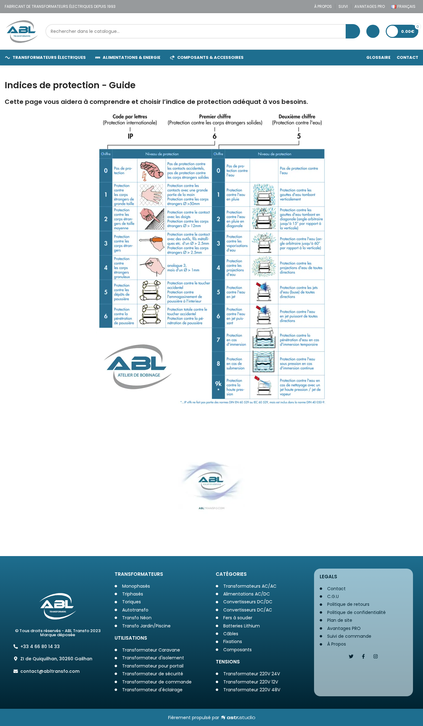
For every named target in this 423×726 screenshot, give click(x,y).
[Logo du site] (22, 31)
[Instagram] (375, 656)
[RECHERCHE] (353, 31)
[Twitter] (351, 656)
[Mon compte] (373, 31)
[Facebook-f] (363, 656)
